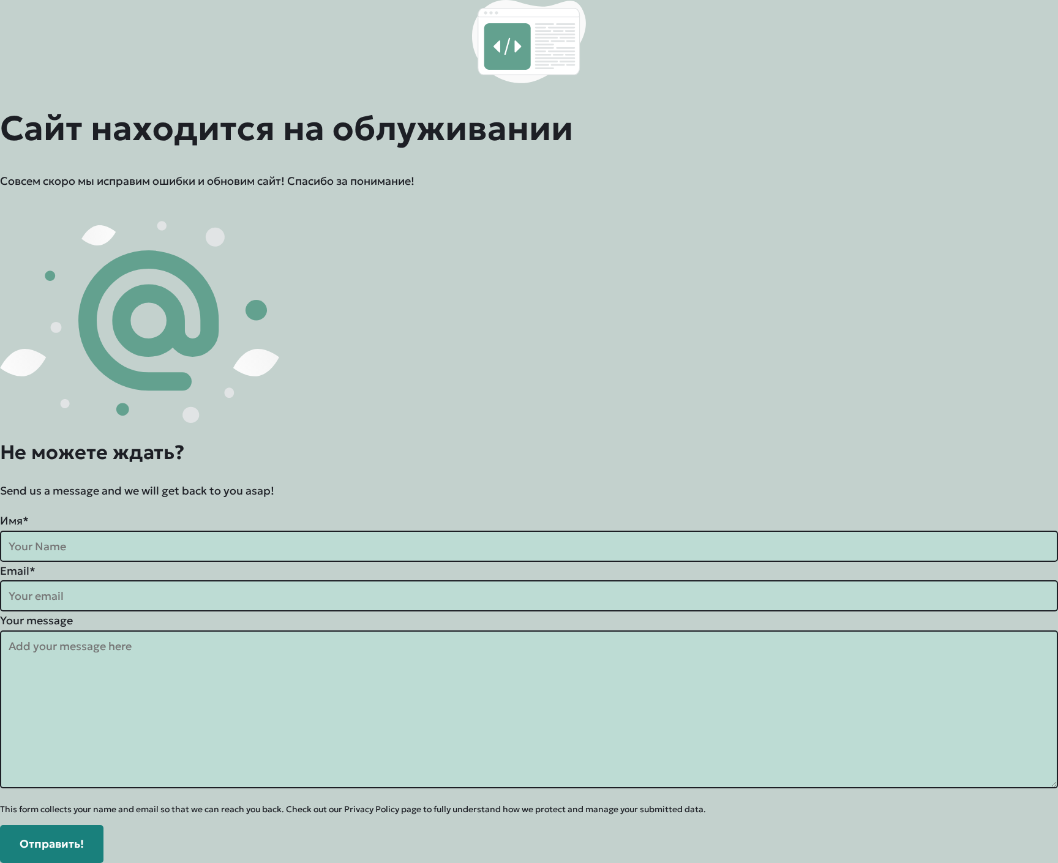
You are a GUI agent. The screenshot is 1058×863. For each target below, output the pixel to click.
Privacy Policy (371, 809)
